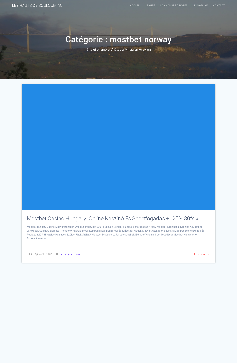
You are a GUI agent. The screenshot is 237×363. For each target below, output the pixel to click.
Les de (37, 5)
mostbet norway (70, 254)
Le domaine (200, 5)
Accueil (135, 5)
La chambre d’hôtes (174, 5)
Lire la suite (201, 254)
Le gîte (150, 5)
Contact (219, 5)
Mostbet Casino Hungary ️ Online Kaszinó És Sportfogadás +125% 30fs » (112, 218)
